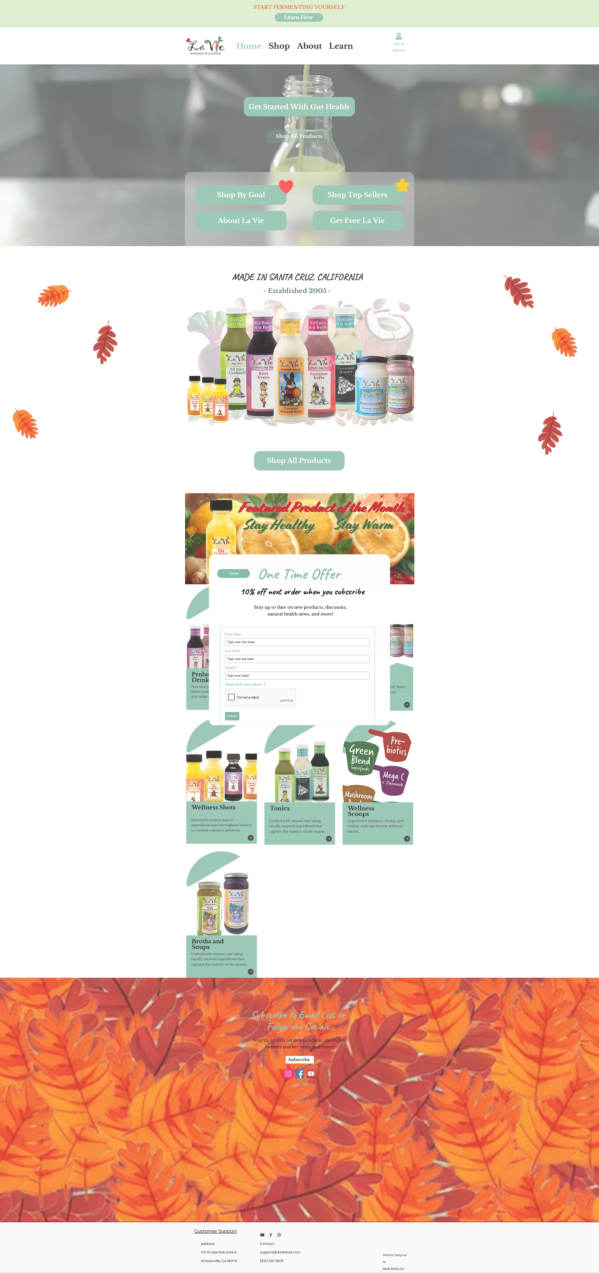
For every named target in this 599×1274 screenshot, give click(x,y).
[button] (520, 518)
